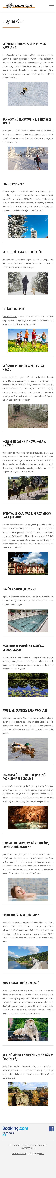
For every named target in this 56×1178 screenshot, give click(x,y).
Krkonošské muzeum (11, 718)
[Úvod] (23, 5)
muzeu (28, 524)
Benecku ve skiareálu (17, 55)
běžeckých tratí (36, 134)
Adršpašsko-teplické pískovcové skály (19, 1066)
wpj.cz (41, 1153)
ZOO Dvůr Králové (11, 991)
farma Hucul (48, 468)
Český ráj (12, 1078)
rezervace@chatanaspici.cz (36, 1145)
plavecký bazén (47, 597)
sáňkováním (46, 130)
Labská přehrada (16, 930)
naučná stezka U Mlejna (28, 657)
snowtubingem (28, 130)
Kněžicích (8, 453)
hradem (41, 388)
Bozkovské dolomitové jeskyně (16, 786)
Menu (51, 6)
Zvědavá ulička (18, 536)
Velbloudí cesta (9, 259)
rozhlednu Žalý (44, 191)
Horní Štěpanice (10, 377)
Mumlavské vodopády (12, 854)
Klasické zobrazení (19, 1153)
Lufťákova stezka (10, 316)
